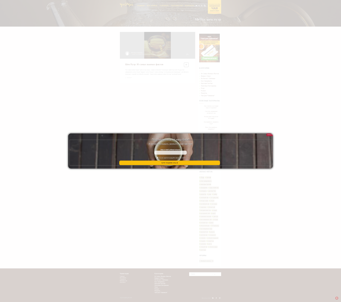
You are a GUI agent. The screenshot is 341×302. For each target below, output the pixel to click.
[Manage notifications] (336, 298)
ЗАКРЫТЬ (269, 134)
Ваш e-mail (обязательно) (170, 150)
